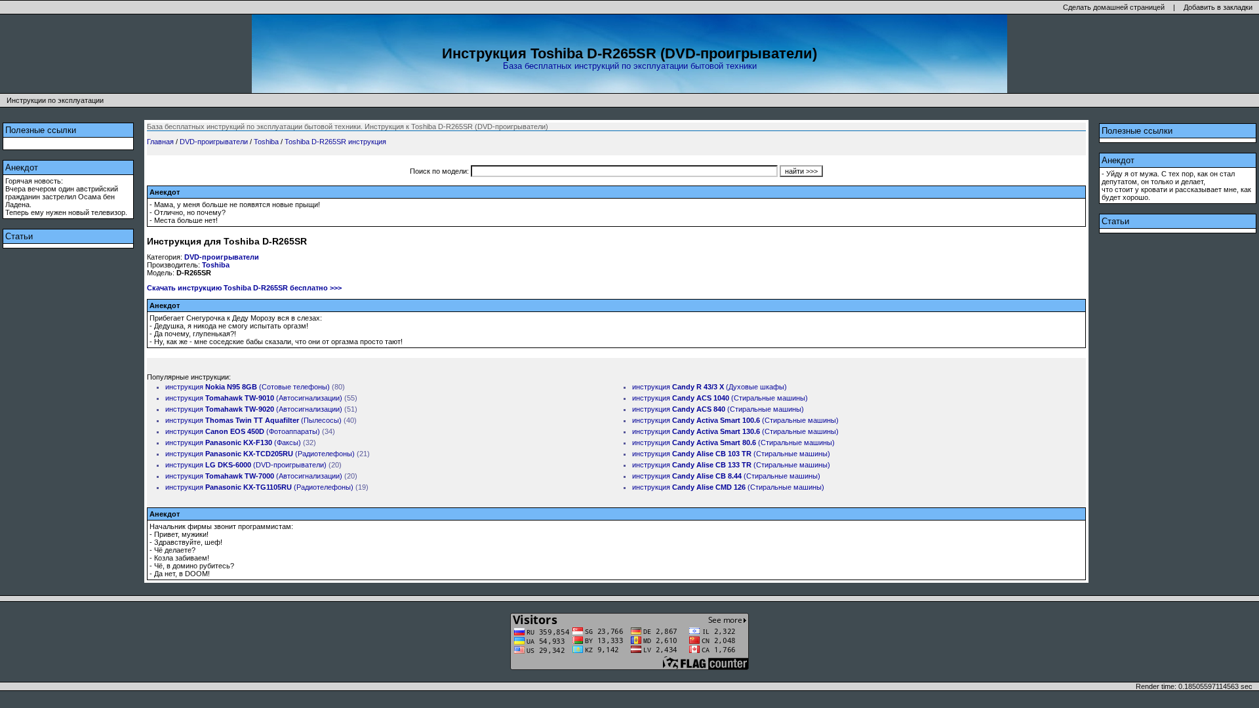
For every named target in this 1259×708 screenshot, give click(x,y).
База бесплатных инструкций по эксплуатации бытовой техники (630, 66)
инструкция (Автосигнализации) (253, 398)
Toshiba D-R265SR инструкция (335, 142)
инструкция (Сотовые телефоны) (247, 387)
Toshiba (266, 142)
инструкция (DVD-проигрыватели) (246, 465)
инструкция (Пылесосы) (253, 420)
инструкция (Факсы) (233, 442)
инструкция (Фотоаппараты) (242, 431)
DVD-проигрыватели (214, 142)
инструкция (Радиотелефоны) (260, 454)
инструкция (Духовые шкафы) (709, 387)
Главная (160, 142)
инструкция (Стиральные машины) (720, 398)
